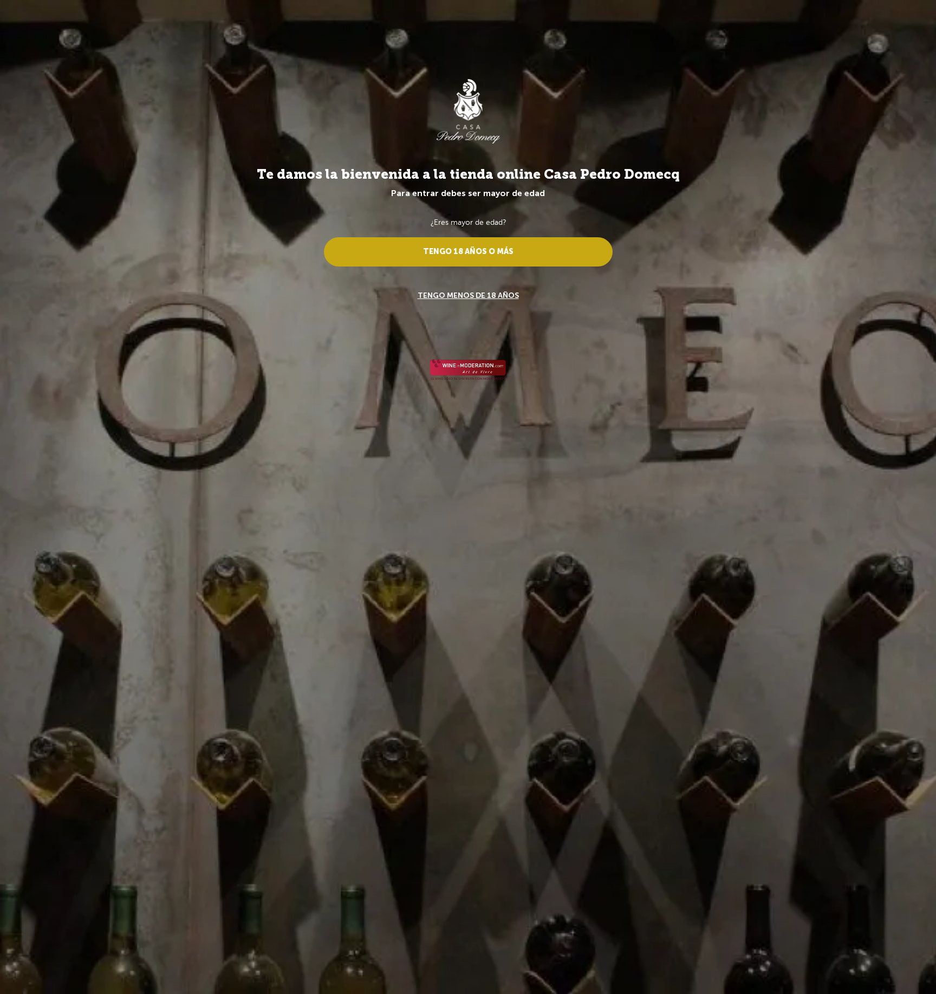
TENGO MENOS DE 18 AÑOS (468, 295)
